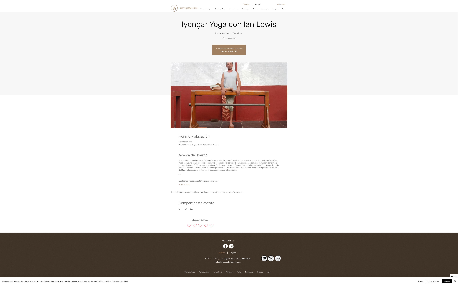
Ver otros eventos (229, 51)
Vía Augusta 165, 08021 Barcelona (235, 258)
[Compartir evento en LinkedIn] (191, 209)
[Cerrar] (455, 281)
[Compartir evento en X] (186, 209)
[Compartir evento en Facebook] (180, 209)
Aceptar (447, 281)
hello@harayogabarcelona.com (228, 262)
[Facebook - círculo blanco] (225, 246)
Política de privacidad (120, 281)
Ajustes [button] (420, 281)
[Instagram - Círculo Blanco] (231, 246)
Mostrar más (184, 184)
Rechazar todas (433, 281)
